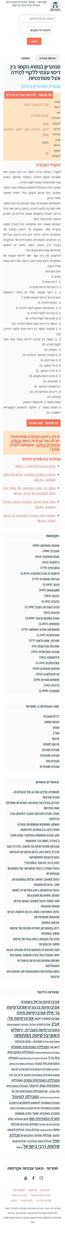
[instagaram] (41, 1177)
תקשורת (54, 691)
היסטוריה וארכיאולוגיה (45, 573)
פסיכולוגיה (52, 663)
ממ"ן (56, 733)
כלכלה (55, 601)
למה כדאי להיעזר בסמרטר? (41, 862)
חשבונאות (53, 590)
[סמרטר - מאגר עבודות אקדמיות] (55, 9)
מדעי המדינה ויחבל (47, 607)
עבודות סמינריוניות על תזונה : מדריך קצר (32, 846)
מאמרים (45, 1190)
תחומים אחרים (50, 679)
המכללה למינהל (25, 1096)
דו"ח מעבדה (51, 716)
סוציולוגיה (52, 635)
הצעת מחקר (51, 722)
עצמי (46, 134)
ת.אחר (19, 1147)
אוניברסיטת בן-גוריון (44, 1007)
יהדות (55, 596)
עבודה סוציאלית (49, 651)
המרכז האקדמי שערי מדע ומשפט (37, 1113)
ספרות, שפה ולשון (47, 640)
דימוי (46, 129)
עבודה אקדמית (49, 755)
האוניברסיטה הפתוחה (37, 1035)
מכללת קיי (32, 1141)
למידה (36, 129)
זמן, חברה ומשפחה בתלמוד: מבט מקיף (34, 835)
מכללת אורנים (29, 1124)
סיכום (55, 738)
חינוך (46, 123)
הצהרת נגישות (19, 1195)
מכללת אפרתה (46, 1129)
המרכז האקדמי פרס (47, 1108)
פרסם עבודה (47, 58)
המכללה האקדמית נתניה (41, 1080)
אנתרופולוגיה (50, 556)
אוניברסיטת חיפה (31, 1012)
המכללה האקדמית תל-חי (27, 1091)
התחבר (25, 58)
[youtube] (25, 1177)
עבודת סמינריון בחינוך (34, 443)
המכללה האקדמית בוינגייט (47, 1052)
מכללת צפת (44, 1141)
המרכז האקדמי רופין (21, 1108)
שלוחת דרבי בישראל (41, 1146)
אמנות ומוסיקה (49, 545)
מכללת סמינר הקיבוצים (36, 1135)
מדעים (55, 612)
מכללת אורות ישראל (49, 1124)
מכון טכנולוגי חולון (18, 1119)
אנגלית (54, 551)
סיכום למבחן (51, 744)
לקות (19, 129)
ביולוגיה (54, 562)
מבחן (56, 727)
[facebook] (33, 1177)
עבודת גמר (52, 761)
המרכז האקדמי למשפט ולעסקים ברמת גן (34, 1103)
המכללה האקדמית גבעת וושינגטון (33, 1058)
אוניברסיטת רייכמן (47, 1018)
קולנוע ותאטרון (49, 668)
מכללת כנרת (32, 1130)
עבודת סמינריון (40, 115)
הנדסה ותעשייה (49, 579)
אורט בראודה (43, 1024)
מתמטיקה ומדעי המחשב (44, 629)
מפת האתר (27, 1200)
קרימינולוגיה (51, 674)
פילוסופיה (53, 657)
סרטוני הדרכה (43, 1200)
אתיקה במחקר (50, 922)
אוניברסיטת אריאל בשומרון (40, 1001)
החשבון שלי (19, 1190)
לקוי (27, 129)
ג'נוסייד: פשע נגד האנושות (42, 840)
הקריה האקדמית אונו (44, 1118)
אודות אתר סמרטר (40, 1195)
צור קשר (33, 1190)
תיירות (55, 685)
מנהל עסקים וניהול (47, 618)
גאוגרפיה (53, 567)
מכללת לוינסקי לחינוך (36, 104)
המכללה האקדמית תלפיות (50, 1097)
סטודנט (8, 129)
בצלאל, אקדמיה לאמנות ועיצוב (21, 1024)
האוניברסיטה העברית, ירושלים (35, 1029)
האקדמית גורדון (51, 1041)
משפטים (54, 624)
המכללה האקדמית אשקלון (30, 1046)
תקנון (14, 1200)
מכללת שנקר (19, 1141)
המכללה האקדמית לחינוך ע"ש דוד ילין (30, 1075)
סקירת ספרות (50, 749)
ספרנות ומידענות (48, 646)
